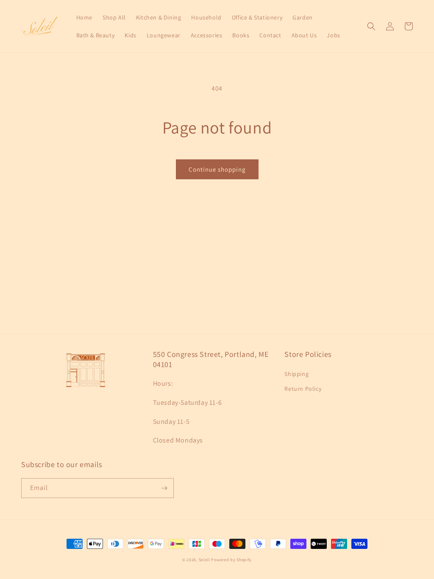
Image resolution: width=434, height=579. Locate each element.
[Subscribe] (164, 488)
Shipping (296, 374)
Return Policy (302, 388)
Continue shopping (217, 169)
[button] (371, 26)
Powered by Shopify (231, 559)
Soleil (204, 559)
